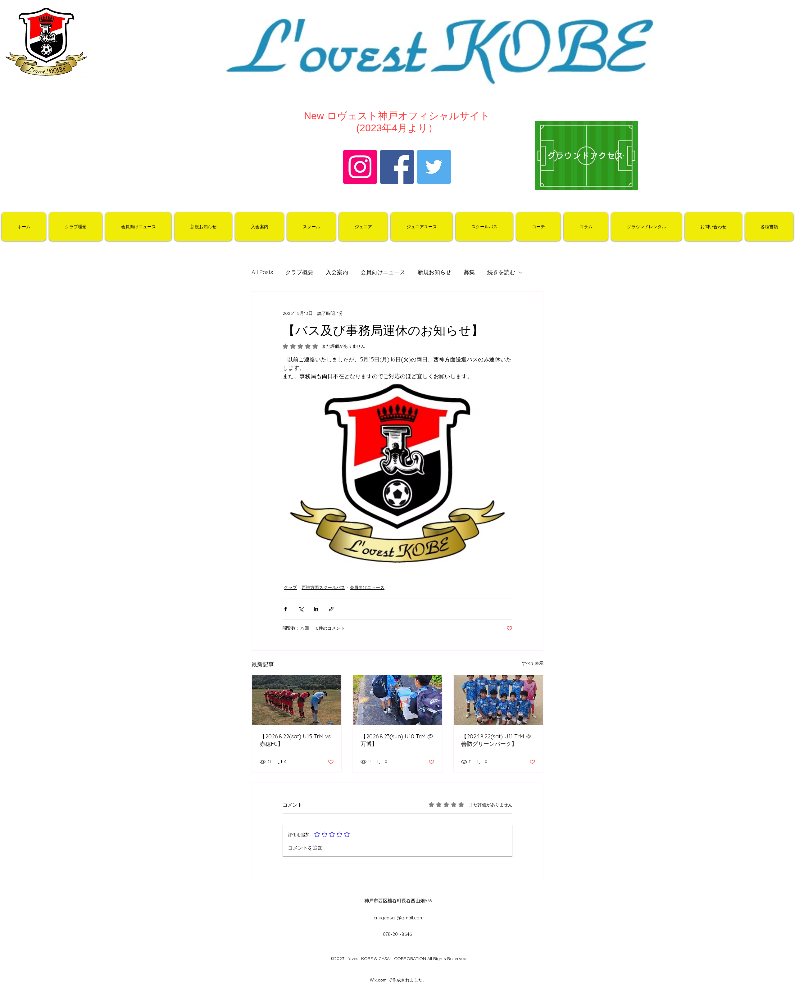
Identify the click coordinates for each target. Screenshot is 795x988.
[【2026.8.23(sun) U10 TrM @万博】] (397, 700)
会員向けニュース (383, 272)
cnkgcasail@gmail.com (399, 918)
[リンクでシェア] (331, 609)
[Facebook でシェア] (285, 609)
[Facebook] (397, 167)
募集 (469, 272)
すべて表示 (532, 663)
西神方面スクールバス (323, 587)
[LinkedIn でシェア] (316, 609)
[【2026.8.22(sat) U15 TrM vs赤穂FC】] (296, 700)
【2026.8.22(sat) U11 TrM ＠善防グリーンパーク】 (496, 740)
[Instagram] (360, 167)
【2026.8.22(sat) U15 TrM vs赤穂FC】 (295, 740)
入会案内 (337, 272)
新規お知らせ (434, 272)
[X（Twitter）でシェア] (301, 609)
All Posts (262, 272)
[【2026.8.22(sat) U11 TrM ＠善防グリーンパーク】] (498, 700)
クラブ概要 (299, 272)
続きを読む (501, 272)
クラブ (290, 587)
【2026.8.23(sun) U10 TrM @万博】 (397, 740)
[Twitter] (434, 167)
